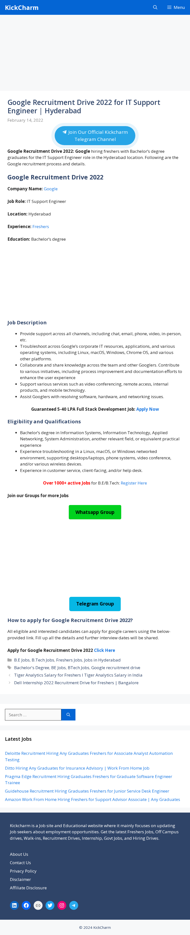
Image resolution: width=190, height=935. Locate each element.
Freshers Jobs (69, 660)
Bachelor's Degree (31, 667)
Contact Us (20, 862)
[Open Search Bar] (155, 7)
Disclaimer (20, 879)
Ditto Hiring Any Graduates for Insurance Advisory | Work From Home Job (77, 768)
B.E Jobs (22, 660)
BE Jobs (58, 667)
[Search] (68, 715)
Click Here (104, 650)
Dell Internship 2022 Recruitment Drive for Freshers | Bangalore (76, 682)
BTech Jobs (78, 667)
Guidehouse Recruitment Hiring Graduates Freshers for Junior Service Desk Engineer (87, 791)
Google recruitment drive (115, 667)
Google (51, 189)
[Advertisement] (95, 54)
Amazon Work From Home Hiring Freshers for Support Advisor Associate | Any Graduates (92, 799)
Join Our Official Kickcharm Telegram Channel (97, 135)
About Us (19, 854)
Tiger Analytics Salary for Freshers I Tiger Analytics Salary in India (78, 675)
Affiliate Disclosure (28, 888)
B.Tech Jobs (43, 660)
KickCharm (22, 7)
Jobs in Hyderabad (102, 660)
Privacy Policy (23, 871)
